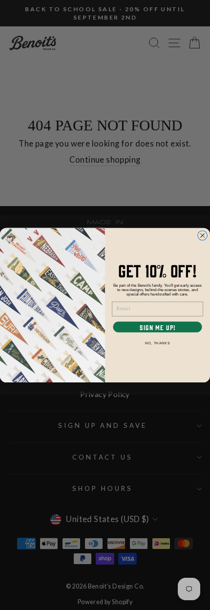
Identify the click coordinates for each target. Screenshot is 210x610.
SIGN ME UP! (157, 327)
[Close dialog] (203, 235)
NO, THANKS (157, 343)
